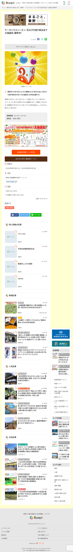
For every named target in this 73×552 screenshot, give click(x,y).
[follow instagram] (43, 543)
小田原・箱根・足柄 (60, 493)
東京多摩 (57, 497)
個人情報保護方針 (43, 538)
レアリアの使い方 (42, 528)
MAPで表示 (10, 182)
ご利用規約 (4, 538)
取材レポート (58, 397)
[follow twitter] (40, 543)
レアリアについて (6, 528)
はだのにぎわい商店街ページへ (26, 159)
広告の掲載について (43, 535)
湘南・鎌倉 (57, 486)
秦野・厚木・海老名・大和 (61, 481)
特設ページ (58, 383)
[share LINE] (46, 39)
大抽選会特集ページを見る (26, 152)
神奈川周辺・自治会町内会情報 (61, 392)
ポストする (25, 215)
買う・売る (10, 207)
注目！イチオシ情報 (60, 387)
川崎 (55, 472)
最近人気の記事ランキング (61, 407)
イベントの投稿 (5, 531)
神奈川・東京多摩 (59, 501)
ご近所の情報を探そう (61, 412)
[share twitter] (42, 39)
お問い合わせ (41, 531)
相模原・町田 (58, 476)
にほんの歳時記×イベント (61, 402)
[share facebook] (38, 39)
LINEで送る (36, 215)
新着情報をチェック (60, 380)
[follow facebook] (37, 543)
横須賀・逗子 (58, 489)
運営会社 (3, 535)
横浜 (55, 468)
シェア (16, 215)
